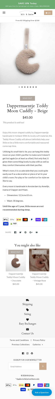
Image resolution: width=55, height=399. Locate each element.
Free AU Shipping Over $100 (27, 20)
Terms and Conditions (19, 340)
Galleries (38, 344)
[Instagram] (27, 353)
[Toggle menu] (4, 13)
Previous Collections (21, 344)
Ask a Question (42, 392)
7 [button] (36, 87)
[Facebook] (23, 353)
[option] (27, 54)
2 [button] (22, 87)
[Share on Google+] (31, 232)
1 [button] (19, 87)
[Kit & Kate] (28, 12)
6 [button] (33, 87)
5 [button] (30, 87)
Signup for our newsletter (27, 360)
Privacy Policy (39, 340)
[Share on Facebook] (15, 232)
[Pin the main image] (25, 232)
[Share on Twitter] (20, 232)
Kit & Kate (30, 375)
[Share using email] (37, 232)
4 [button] (27, 87)
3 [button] (24, 87)
